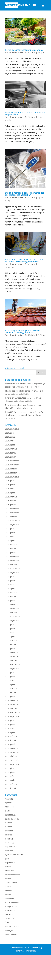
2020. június (10, 724)
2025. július (10, 480)
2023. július (10, 576)
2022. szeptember (12, 616)
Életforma (9, 822)
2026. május (10, 441)
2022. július (10, 624)
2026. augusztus (12, 429)
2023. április (10, 588)
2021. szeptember (12, 664)
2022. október (11, 612)
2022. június (10, 628)
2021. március (11, 688)
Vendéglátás (10, 930)
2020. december (12, 700)
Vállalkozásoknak (12, 926)
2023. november (12, 560)
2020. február (10, 740)
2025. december (12, 460)
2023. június (10, 580)
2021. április (10, 684)
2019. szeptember (12, 760)
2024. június (10, 532)
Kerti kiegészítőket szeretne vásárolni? (24, 49)
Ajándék (8, 802)
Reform (8, 894)
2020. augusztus (12, 716)
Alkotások (9, 807)
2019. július (10, 768)
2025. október (11, 469)
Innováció (9, 850)
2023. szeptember (12, 568)
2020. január (10, 744)
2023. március (11, 592)
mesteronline (17, 52)
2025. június (10, 484)
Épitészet (9, 830)
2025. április (10, 493)
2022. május (10, 632)
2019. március (11, 784)
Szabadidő (9, 898)
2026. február (10, 453)
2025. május (10, 488)
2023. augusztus (12, 572)
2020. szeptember (12, 712)
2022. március (11, 640)
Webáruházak (11, 934)
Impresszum (31, 951)
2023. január (10, 600)
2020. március (11, 736)
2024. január (10, 552)
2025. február (10, 500)
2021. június (10, 676)
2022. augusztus (12, 620)
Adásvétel (9, 799)
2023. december (12, 556)
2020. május (10, 728)
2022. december (12, 604)
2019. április (10, 780)
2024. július (10, 528)
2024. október (11, 516)
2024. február (10, 548)
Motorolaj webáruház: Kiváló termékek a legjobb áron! (25, 113)
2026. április (10, 445)
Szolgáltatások (11, 906)
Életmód (8, 826)
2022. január (10, 648)
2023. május (10, 584)
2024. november (12, 512)
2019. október (11, 756)
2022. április (10, 636)
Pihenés (8, 890)
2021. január (10, 696)
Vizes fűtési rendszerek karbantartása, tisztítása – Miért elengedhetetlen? (24, 260)
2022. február (10, 644)
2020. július (10, 720)
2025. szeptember (12, 473)
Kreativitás (9, 870)
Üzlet (7, 922)
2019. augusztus (12, 764)
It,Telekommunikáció (14, 854)
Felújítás (41, 52)
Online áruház (11, 882)
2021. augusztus (12, 668)
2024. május (10, 536)
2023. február (10, 596)
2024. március (11, 544)
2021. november (12, 656)
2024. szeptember (12, 520)
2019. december (12, 748)
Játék (7, 859)
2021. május (10, 680)
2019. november (12, 752)
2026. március (11, 449)
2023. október (11, 564)
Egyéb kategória (12, 819)
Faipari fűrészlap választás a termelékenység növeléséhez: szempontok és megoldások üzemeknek (24, 415)
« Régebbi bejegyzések (14, 368)
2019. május (10, 776)
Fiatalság (9, 839)
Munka (8, 878)
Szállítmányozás (12, 902)
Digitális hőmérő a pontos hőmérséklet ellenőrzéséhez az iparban (24, 193)
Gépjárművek (10, 846)
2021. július (10, 672)
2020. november (12, 704)
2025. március (11, 497)
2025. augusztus (12, 477)
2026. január (10, 457)
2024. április (10, 540)
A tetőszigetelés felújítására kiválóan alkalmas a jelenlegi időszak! (23, 331)
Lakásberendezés (12, 874)
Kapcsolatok (10, 862)
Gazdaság (9, 842)
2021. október (11, 660)
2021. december (12, 652)
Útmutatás (9, 267)
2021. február (10, 692)
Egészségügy (10, 815)
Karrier (8, 866)
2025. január (10, 504)
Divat (7, 811)
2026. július (10, 433)
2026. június (10, 437)
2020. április (10, 732)
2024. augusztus (12, 524)
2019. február (10, 788)
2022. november (12, 608)
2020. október (11, 708)
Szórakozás (10, 910)
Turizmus (9, 914)
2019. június (10, 772)
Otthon (8, 886)
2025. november (12, 464)
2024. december (12, 508)
